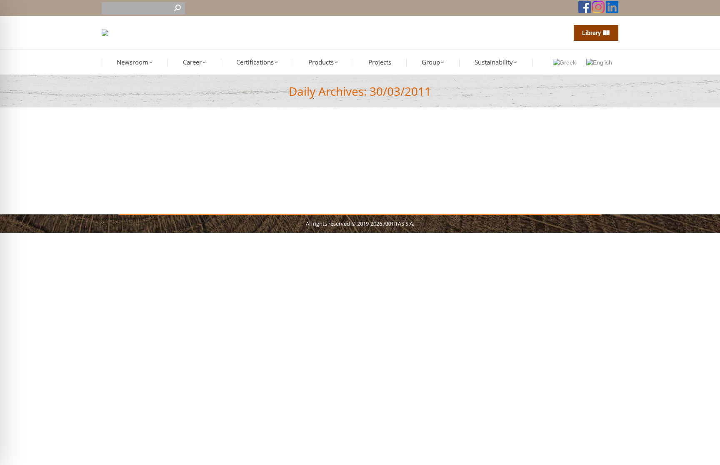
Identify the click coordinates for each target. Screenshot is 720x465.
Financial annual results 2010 (159, 149)
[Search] (177, 8)
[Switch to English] (600, 62)
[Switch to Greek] (565, 62)
